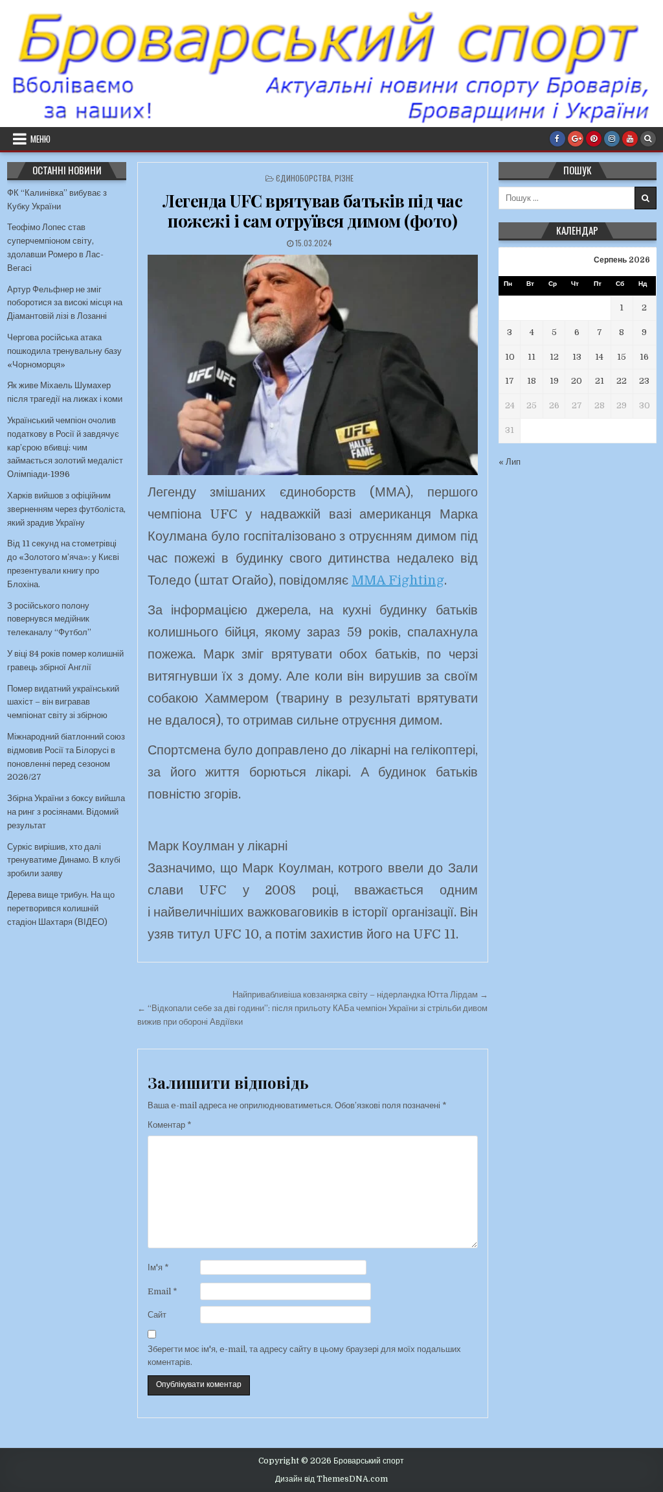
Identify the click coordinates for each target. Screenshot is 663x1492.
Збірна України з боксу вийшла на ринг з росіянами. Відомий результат (66, 811)
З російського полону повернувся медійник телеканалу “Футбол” (49, 619)
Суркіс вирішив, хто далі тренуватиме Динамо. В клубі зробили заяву (63, 860)
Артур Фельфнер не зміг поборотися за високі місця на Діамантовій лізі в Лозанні (64, 303)
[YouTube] (630, 138)
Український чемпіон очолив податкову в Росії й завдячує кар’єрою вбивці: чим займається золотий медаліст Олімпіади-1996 (65, 447)
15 (621, 357)
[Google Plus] (575, 138)
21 (599, 381)
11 (531, 357)
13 (576, 357)
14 (599, 357)
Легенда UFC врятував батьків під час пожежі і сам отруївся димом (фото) (312, 210)
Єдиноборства (303, 177)
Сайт (157, 1315)
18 (531, 381)
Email (162, 1291)
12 (554, 357)
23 (644, 381)
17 (509, 381)
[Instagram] (612, 138)
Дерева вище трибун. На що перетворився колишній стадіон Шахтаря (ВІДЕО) (61, 908)
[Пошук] (648, 138)
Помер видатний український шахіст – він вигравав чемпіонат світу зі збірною (63, 702)
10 (510, 357)
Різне (344, 177)
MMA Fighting (398, 580)
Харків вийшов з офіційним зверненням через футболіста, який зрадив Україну (66, 509)
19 (554, 381)
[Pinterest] (593, 138)
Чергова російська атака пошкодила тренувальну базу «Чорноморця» (64, 350)
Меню (40, 138)
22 (621, 381)
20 (576, 381)
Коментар (170, 1125)
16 (644, 357)
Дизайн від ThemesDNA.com (331, 1479)
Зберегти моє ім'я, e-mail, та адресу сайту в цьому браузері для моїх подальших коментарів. (304, 1356)
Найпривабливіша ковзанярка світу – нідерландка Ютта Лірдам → (360, 994)
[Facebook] (557, 138)
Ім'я (158, 1267)
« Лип (510, 462)
